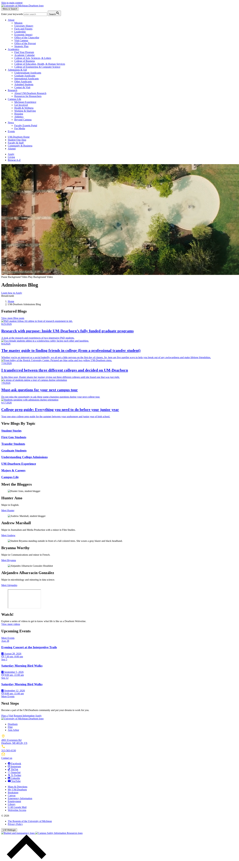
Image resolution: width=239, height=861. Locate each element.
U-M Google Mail (17, 807)
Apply (11, 154)
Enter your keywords (12, 14)
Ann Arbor (13, 730)
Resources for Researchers (27, 96)
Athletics (18, 116)
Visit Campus (21, 40)
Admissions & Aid (17, 69)
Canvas (11, 795)
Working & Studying (25, 110)
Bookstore (13, 792)
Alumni (12, 148)
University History (23, 25)
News (11, 122)
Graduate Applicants (24, 75)
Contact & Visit (22, 87)
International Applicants (26, 78)
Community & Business (20, 145)
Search (54, 13)
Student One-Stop (17, 139)
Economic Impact (23, 34)
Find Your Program (24, 52)
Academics (13, 49)
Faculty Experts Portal (25, 125)
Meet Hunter (7, 510)
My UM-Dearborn (17, 789)
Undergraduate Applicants (27, 72)
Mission (18, 22)
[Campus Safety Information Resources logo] (59, 833)
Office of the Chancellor (26, 37)
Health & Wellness (23, 108)
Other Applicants (23, 81)
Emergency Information (20, 798)
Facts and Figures (23, 28)
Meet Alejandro (9, 585)
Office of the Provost (25, 43)
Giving (11, 157)
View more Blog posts (12, 318)
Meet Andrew (8, 535)
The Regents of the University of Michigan (30, 821)
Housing (18, 113)
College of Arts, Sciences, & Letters (32, 58)
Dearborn (13, 724)
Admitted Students (23, 84)
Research (12, 90)
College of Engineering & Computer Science (37, 66)
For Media (19, 128)
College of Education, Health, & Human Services (39, 64)
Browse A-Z (14, 160)
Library (11, 804)
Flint (10, 727)
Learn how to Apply (11, 293)
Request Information (24, 715)
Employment (14, 801)
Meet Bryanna (8, 560)
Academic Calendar (24, 55)
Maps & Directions (17, 786)
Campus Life (14, 99)
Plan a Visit (7, 715)
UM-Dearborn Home (19, 136)
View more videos (10, 624)
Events (11, 131)
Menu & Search (10, 9)
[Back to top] (25, 858)
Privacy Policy (15, 824)
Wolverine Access (17, 810)
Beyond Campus (23, 119)
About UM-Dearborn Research (30, 93)
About (11, 20)
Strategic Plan (21, 46)
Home (11, 301)
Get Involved (21, 105)
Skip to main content (11, 2)
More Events (7, 638)
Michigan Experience (25, 102)
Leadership (20, 31)
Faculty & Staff (16, 142)
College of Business (24, 61)
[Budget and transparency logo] (18, 833)
